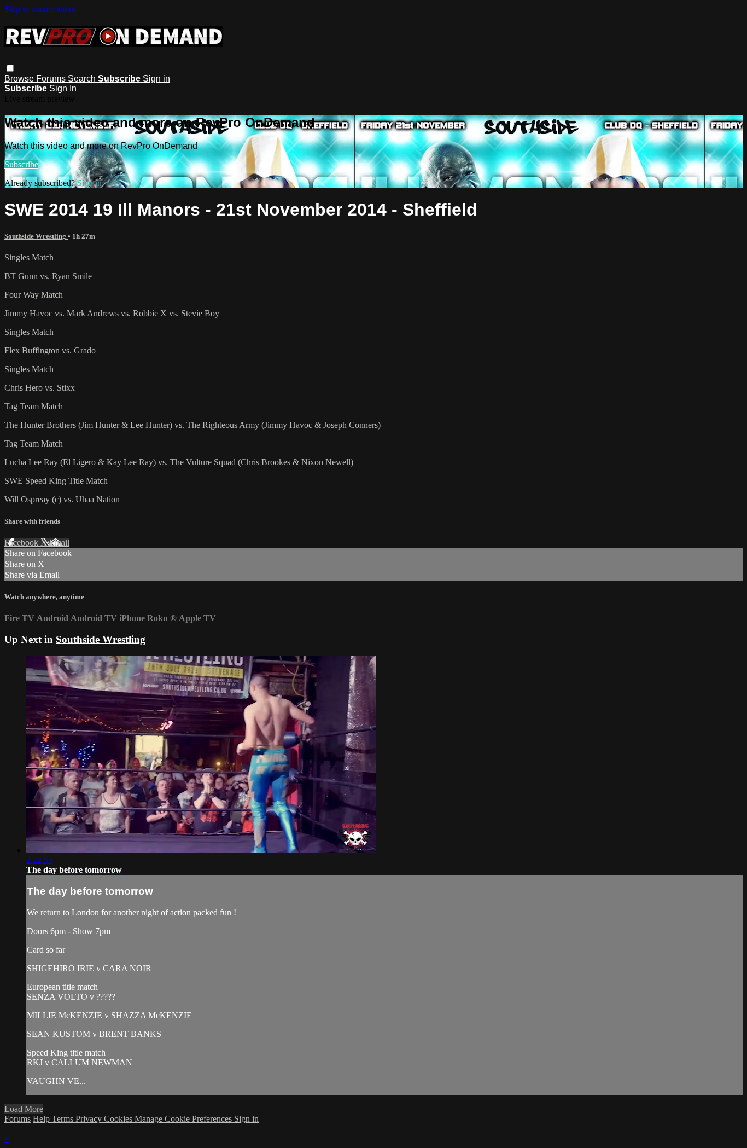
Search (83, 78)
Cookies (119, 1118)
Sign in (156, 78)
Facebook (22, 542)
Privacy (89, 1118)
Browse (20, 78)
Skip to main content (39, 9)
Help (42, 1118)
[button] (10, 68)
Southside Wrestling (36, 236)
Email (59, 542)
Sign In (63, 88)
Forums (52, 78)
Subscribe (21, 164)
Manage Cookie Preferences (184, 1118)
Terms (63, 1118)
